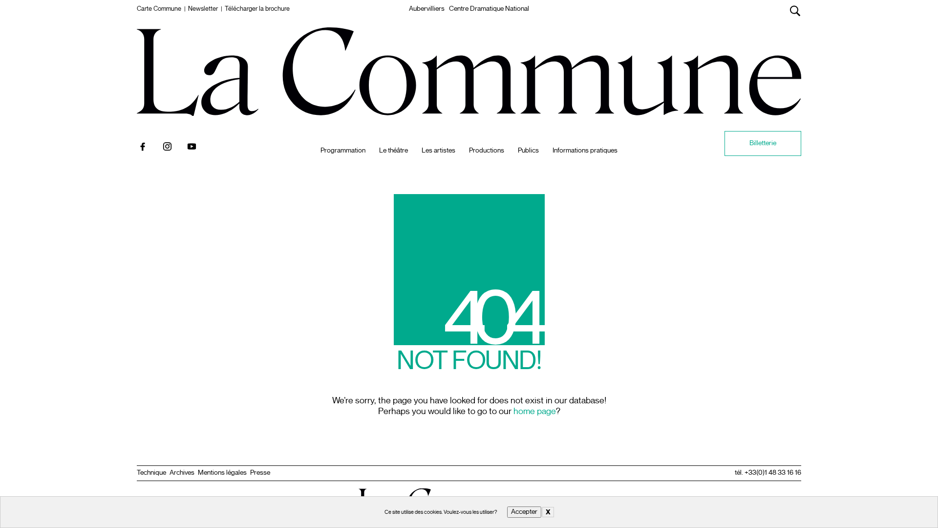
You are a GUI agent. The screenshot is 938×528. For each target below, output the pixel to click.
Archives (182, 473)
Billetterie (762, 143)
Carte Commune (159, 9)
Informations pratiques (585, 150)
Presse (260, 473)
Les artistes (438, 150)
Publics (528, 150)
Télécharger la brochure (257, 9)
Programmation (342, 150)
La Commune (469, 38)
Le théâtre (393, 150)
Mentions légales (222, 473)
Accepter (524, 511)
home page (534, 411)
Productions (486, 150)
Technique (151, 473)
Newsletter (203, 9)
